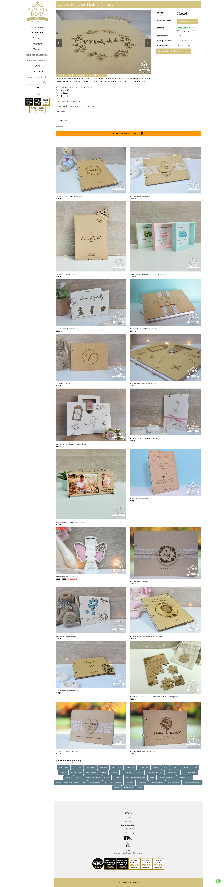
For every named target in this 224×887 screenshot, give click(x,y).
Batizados (37, 32)
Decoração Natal (184, 777)
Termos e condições (128, 825)
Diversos (63, 772)
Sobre (128, 817)
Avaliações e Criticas (128, 829)
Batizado (101, 75)
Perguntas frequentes (37, 77)
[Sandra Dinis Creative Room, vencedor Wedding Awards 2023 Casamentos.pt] (46, 101)
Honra (68, 75)
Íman (140, 788)
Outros (36, 43)
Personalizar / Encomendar (173, 51)
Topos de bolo (91, 772)
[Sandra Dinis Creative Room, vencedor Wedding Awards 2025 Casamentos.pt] (29, 101)
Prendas (37, 38)
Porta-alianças (127, 772)
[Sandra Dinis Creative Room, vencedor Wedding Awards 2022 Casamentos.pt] (33, 109)
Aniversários (143, 767)
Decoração (142, 783)
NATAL (37, 65)
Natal (165, 767)
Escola (116, 788)
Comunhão (130, 767)
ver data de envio (187, 21)
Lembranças (116, 767)
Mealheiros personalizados (135, 777)
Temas (36, 49)
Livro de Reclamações (128, 833)
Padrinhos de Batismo (37, 60)
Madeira (78, 75)
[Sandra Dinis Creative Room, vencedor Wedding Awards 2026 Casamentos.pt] (98, 864)
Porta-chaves (129, 788)
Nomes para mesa (93, 777)
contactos (37, 93)
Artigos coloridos (156, 783)
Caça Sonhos (95, 783)
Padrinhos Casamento (112, 783)
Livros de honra (172, 772)
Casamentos (37, 26)
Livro (59, 75)
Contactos (37, 71)
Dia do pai (117, 777)
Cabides (103, 772)
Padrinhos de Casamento (37, 54)
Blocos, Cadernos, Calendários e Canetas (71, 783)
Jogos (152, 777)
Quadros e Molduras (166, 777)
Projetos (68, 777)
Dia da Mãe (77, 767)
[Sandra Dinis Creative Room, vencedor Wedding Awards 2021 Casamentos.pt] (42, 109)
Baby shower (76, 772)
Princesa (89, 75)
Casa (174, 767)
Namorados (63, 767)
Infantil (79, 777)
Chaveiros (129, 783)
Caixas (106, 777)
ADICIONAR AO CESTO (127, 133)
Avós (195, 767)
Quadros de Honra (189, 772)
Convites (114, 772)
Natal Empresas (173, 783)
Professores (184, 767)
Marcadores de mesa (154, 772)
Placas (139, 772)
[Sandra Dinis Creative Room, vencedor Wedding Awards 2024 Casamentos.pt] (38, 101)
